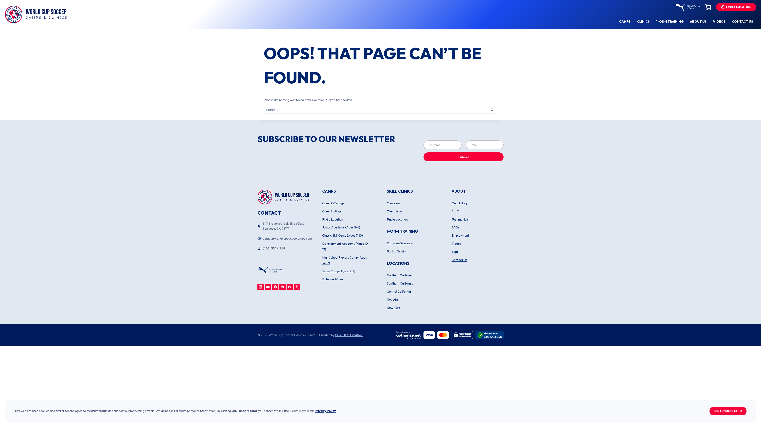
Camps (625, 21)
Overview (393, 203)
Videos (719, 21)
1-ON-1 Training (670, 21)
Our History (459, 203)
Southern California (400, 283)
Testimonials (460, 219)
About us (698, 21)
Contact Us (459, 260)
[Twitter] (297, 287)
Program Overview (400, 243)
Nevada (392, 299)
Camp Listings (331, 211)
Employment (460, 235)
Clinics (643, 21)
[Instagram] (260, 287)
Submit (463, 157)
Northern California (400, 275)
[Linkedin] (282, 287)
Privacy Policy (325, 411)
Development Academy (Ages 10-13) (345, 246)
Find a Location (332, 219)
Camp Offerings (333, 203)
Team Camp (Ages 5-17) (338, 271)
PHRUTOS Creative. (349, 335)
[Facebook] (275, 287)
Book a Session (397, 251)
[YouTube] (268, 287)
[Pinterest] (290, 287)
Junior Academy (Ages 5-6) (341, 227)
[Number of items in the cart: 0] (708, 7)
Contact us (742, 21)
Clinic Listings (396, 211)
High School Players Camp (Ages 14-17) (344, 260)
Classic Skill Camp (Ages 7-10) (342, 235)
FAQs (455, 227)
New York (393, 308)
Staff (455, 211)
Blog (455, 252)
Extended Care (332, 279)
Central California (399, 291)
